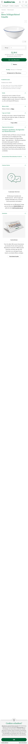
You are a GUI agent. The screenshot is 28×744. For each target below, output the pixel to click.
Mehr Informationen (23, 742)
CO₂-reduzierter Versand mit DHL (14, 56)
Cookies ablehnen (4, 742)
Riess (12, 109)
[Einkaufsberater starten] (25, 5)
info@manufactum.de (17, 208)
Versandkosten (20, 54)
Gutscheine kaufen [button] (14, 256)
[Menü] (2, 2)
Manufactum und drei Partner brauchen (10, 725)
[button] (25, 21)
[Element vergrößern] (25, 42)
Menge (6, 47)
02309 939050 (17, 206)
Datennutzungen (20, 727)
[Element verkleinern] (23, 42)
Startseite (3, 9)
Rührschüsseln (10, 9)
